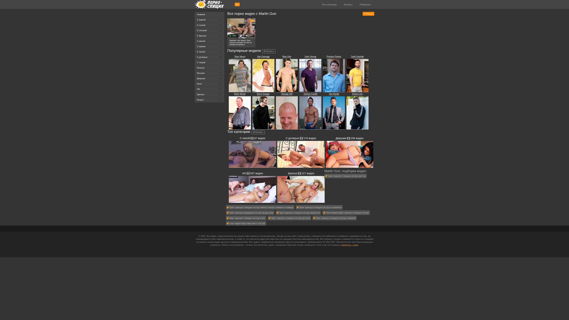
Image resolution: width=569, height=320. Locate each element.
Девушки (209, 78)
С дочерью (209, 57)
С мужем (209, 46)
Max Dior (286, 56)
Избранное (365, 4)
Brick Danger (263, 94)
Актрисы (348, 4)
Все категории (329, 4)
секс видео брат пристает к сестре (247, 223)
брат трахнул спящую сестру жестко (347, 176)
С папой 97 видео (252, 138)
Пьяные (209, 68)
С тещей (209, 62)
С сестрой (209, 30)
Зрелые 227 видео (301, 173)
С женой (209, 41)
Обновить (269, 51)
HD (209, 89)
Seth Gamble (357, 56)
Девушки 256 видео (349, 138)
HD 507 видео (252, 173)
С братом (209, 36)
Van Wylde (334, 94)
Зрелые (209, 94)
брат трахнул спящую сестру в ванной (335, 218)
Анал (209, 84)
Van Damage (263, 56)
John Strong (310, 56)
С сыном (209, 25)
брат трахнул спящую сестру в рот (247, 218)
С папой (209, 52)
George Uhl (286, 94)
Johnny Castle (310, 94)
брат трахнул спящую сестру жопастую (299, 212)
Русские (209, 73)
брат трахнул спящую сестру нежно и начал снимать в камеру (261, 207)
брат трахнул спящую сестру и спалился (320, 207)
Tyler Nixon (239, 56)
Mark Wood (239, 94)
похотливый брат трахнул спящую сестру (347, 212)
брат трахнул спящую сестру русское (290, 218)
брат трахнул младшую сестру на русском (251, 212)
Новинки (201, 14)
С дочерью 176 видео (301, 138)
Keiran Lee (357, 94)
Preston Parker (334, 56)
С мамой (209, 20)
